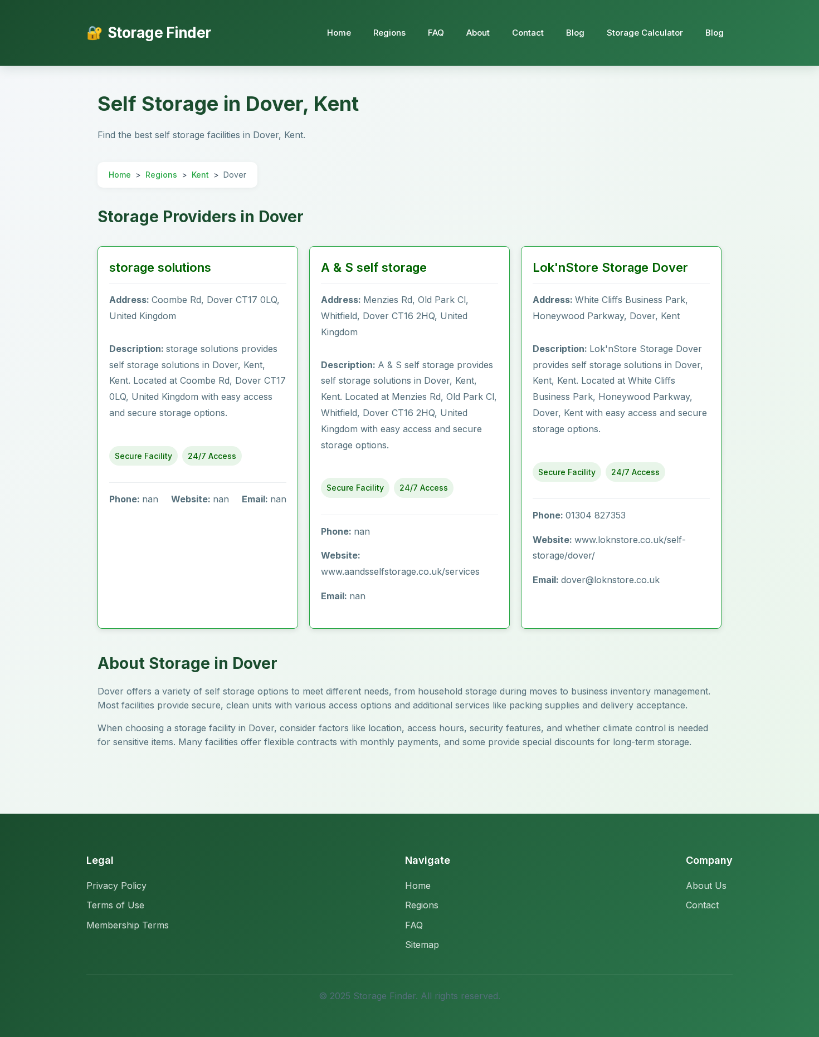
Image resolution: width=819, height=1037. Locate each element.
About (478, 32)
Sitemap (422, 944)
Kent (200, 174)
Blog (575, 32)
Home (339, 32)
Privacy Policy (116, 885)
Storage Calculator (645, 32)
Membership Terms (127, 925)
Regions (389, 32)
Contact (528, 32)
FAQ (436, 32)
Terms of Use (115, 905)
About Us (706, 885)
